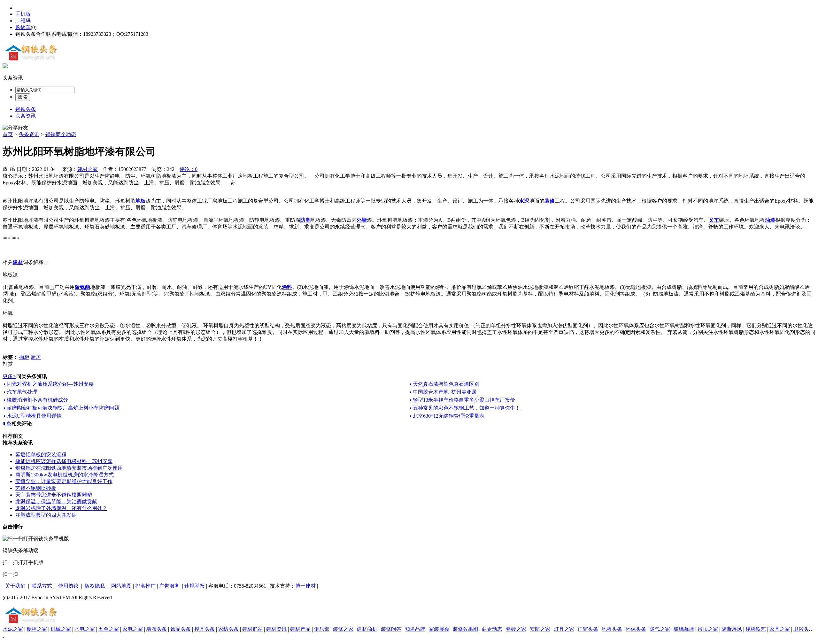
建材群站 (252, 629)
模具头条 (204, 629)
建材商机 (367, 629)
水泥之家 (13, 629)
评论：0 (188, 169)
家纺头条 (228, 629)
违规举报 (194, 586)
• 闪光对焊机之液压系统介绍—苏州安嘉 (49, 384)
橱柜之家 (37, 629)
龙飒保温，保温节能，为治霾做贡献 (56, 501)
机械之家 (60, 629)
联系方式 (42, 586)
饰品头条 (180, 629)
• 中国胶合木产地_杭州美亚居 (443, 392)
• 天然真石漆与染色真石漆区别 (444, 384)
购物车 (23, 27)
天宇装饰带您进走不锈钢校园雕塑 (53, 495)
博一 (300, 586)
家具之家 (779, 629)
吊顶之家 (708, 629)
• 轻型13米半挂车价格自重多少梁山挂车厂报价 (462, 400)
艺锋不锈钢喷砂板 (35, 488)
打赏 (8, 364)
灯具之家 (564, 629)
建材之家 (87, 169)
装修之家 (343, 629)
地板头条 (612, 629)
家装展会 (439, 629)
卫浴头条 (803, 629)
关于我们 (15, 586)
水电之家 (84, 629)
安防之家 (540, 629)
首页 (8, 134)
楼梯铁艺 (755, 629)
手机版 (23, 14)
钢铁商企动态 (60, 134)
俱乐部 (321, 629)
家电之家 (132, 629)
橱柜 (24, 357)
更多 (9, 376)
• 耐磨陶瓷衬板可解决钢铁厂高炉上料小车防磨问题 (61, 408)
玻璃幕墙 (684, 629)
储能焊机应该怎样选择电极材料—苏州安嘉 (63, 461)
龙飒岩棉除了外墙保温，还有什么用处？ (61, 508)
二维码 (23, 20)
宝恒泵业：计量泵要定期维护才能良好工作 (63, 481)
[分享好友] (15, 128)
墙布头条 (156, 629)
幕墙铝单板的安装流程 (40, 454)
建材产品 (300, 629)
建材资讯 (276, 629)
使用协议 (68, 586)
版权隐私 (95, 586)
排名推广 (145, 586)
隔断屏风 (732, 629)
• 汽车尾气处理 (20, 392)
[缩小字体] (12, 168)
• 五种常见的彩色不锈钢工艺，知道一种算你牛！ (465, 408)
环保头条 (636, 629)
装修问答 (391, 629)
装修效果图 (465, 629)
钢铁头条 (25, 109)
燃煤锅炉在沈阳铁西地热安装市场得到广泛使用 (69, 468)
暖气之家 (660, 629)
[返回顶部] (3, 635)
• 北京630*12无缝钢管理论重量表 (447, 416)
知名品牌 (415, 629)
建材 (310, 586)
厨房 (36, 357)
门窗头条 (588, 629)
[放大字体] (5, 168)
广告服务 (169, 586)
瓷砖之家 (516, 629)
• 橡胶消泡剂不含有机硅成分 (36, 400)
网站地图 (121, 586)
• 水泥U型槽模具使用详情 (33, 416)
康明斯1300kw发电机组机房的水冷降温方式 (64, 474)
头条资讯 (13, 78)
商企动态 (492, 629)
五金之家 (108, 629)
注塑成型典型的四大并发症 (46, 515)
